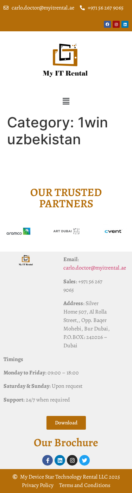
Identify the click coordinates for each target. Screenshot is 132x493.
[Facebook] (107, 24)
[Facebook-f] (47, 460)
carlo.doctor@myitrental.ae (94, 268)
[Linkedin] (124, 24)
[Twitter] (84, 460)
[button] (66, 101)
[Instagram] (116, 24)
